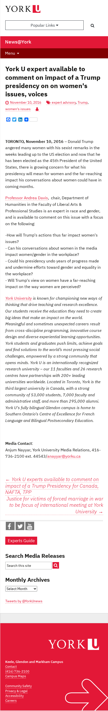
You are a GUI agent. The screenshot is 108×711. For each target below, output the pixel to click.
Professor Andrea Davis (26, 197)
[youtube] (29, 527)
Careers (11, 700)
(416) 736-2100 (17, 671)
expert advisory (64, 102)
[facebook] (9, 527)
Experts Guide (21, 540)
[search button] (92, 25)
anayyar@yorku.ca (64, 456)
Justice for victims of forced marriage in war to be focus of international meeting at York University (55, 505)
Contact (11, 666)
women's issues (18, 109)
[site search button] (55, 565)
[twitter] (20, 527)
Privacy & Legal (16, 691)
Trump (83, 102)
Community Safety (18, 686)
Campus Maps (15, 676)
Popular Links (43, 25)
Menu (10, 53)
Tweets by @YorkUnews (23, 601)
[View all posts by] (38, 109)
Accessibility (14, 696)
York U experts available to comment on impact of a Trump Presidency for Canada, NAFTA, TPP (52, 485)
